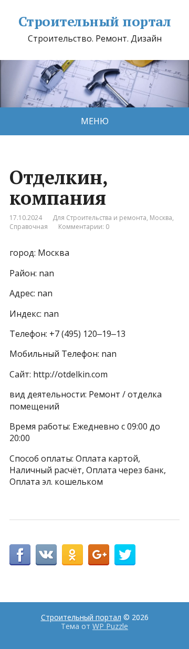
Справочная (28, 226)
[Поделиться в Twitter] (124, 554)
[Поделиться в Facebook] (19, 554)
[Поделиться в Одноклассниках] (72, 554)
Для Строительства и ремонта (99, 217)
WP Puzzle (110, 626)
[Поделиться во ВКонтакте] (46, 554)
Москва (161, 217)
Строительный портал (94, 21)
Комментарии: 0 (83, 226)
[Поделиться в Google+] (98, 554)
